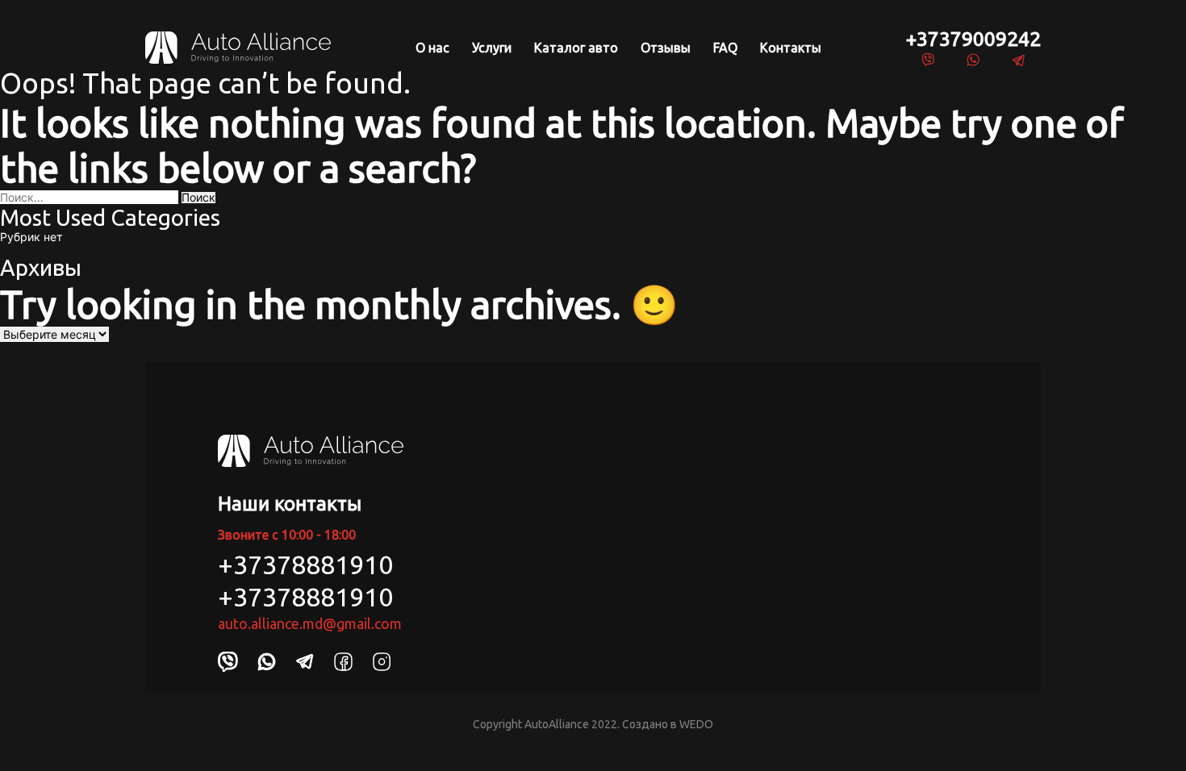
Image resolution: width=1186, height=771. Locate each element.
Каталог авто (576, 47)
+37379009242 (973, 38)
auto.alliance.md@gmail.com (310, 623)
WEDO (696, 724)
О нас (432, 47)
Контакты (790, 47)
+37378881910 (305, 564)
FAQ (725, 47)
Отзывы (666, 47)
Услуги (492, 47)
